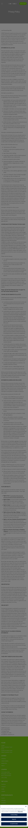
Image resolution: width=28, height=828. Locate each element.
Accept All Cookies (14, 823)
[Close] (26, 806)
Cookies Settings (14, 814)
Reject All (14, 819)
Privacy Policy (20, 811)
